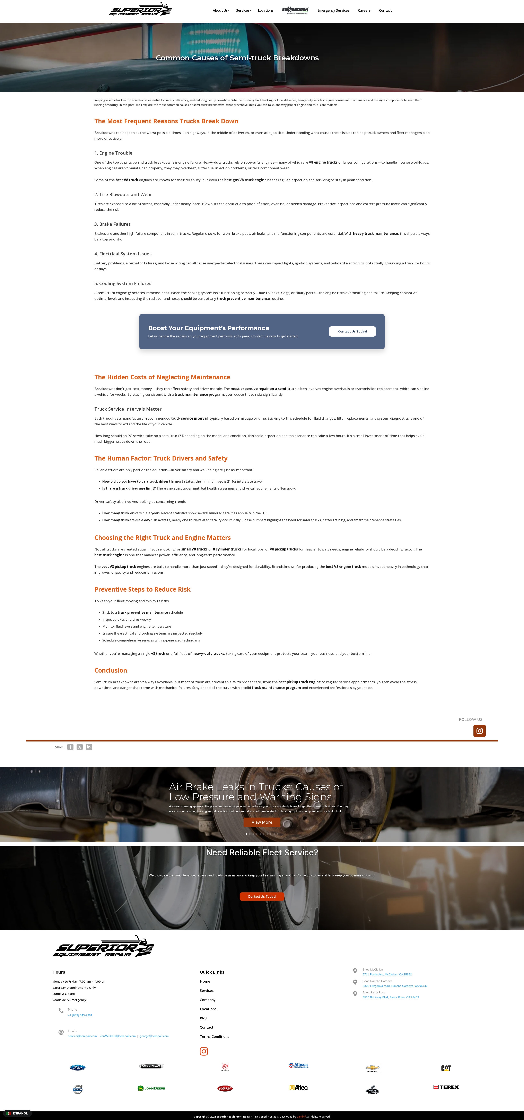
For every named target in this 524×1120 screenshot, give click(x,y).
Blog (204, 1018)
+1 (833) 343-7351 (80, 1015)
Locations (265, 10)
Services (243, 10)
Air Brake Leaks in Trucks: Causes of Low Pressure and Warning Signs (256, 792)
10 (277, 834)
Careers (364, 10)
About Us (220, 10)
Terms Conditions (214, 1036)
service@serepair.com (82, 1036)
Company (208, 999)
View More (262, 822)
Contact (385, 10)
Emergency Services (333, 10)
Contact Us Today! (352, 331)
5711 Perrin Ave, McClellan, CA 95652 (387, 974)
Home (205, 981)
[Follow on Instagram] (479, 731)
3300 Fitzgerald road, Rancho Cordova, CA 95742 (395, 985)
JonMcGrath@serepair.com (118, 1036)
